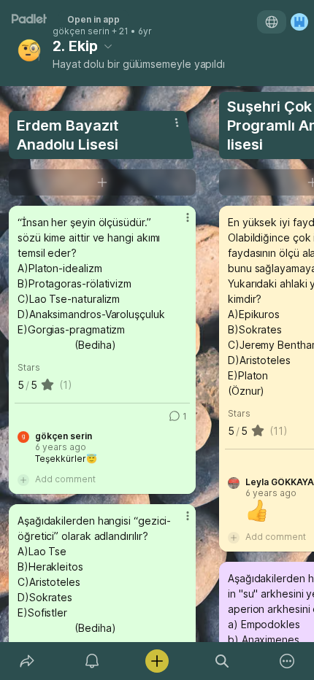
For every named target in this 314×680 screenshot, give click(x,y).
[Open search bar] (222, 661)
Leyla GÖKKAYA (279, 482)
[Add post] (156, 661)
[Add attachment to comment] (23, 479)
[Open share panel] (26, 661)
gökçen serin (81, 31)
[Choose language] (271, 22)
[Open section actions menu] (176, 123)
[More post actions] (178, 223)
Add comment (65, 479)
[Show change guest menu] (299, 21)
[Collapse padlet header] (108, 46)
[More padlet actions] (287, 661)
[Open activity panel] (91, 661)
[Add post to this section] (102, 182)
